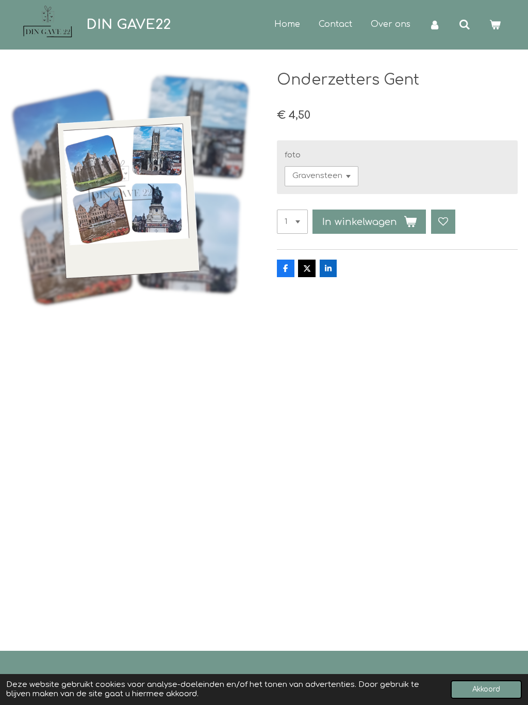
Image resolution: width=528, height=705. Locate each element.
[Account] (434, 24)
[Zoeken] (464, 24)
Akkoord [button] (486, 689)
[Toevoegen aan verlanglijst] (443, 222)
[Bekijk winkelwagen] (495, 24)
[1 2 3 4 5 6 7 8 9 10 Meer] (292, 222)
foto (293, 155)
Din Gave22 (128, 24)
